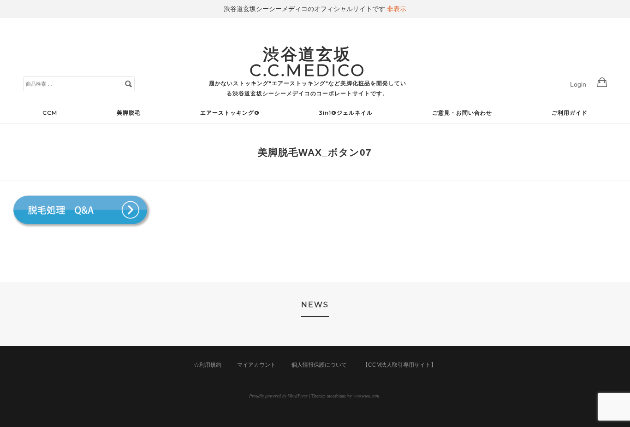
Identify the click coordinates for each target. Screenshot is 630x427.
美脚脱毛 (129, 112)
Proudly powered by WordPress (278, 395)
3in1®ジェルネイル (346, 112)
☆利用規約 (207, 365)
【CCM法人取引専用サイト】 (399, 365)
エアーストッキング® (230, 112)
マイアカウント (256, 365)
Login (578, 84)
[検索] (128, 83)
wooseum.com (366, 395)
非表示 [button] (396, 8)
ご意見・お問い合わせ (462, 112)
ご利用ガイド (570, 112)
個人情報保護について (319, 365)
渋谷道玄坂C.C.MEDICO (307, 62)
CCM (49, 112)
